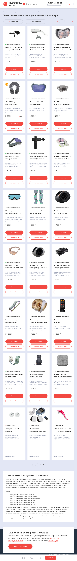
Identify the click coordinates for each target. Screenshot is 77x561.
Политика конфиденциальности (59, 554)
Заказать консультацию (54, 5)
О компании (33, 553)
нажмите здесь (53, 541)
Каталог (50, 558)
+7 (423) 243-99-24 (54, 3)
